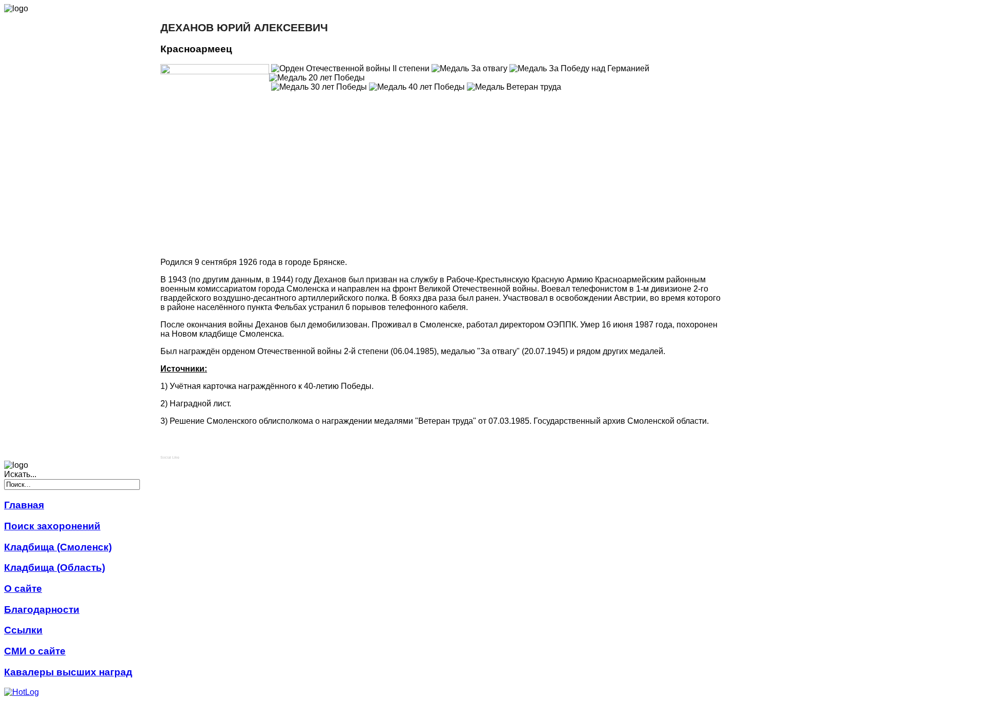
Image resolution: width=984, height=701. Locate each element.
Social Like (169, 457)
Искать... (20, 474)
